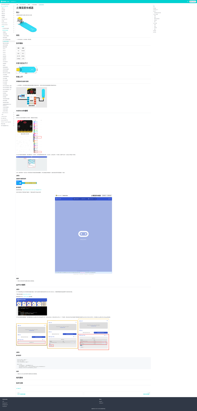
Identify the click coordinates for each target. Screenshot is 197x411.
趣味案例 (3, 15)
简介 (154, 5)
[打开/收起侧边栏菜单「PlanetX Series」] (14, 23)
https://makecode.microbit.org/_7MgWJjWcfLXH (32, 189)
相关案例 (154, 30)
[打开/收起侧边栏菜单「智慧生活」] (14, 13)
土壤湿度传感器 (6, 41)
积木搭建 (3, 9)
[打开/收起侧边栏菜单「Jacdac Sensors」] (14, 113)
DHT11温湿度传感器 (6, 39)
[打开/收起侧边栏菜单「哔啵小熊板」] (14, 124)
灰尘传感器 (5, 78)
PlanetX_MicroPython (27, 294)
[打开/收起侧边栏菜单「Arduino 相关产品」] (14, 120)
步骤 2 (155, 17)
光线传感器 (5, 33)
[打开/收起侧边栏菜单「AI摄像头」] (14, 32)
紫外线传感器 (5, 71)
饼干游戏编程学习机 (4, 125)
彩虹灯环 (4, 59)
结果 (154, 21)
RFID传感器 (5, 100)
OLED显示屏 (5, 61)
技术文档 (154, 32)
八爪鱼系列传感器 (5, 28)
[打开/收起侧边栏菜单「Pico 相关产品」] (14, 118)
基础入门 (3, 8)
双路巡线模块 (5, 67)
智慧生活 (3, 13)
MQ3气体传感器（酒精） (7, 87)
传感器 (3, 26)
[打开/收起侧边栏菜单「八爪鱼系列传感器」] (14, 28)
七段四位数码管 (6, 76)
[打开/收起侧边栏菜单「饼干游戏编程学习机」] (14, 125)
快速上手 (154, 11)
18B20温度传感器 (6, 98)
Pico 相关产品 (3, 118)
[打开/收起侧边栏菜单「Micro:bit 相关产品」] (14, 6)
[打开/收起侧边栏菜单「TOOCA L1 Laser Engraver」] (14, 122)
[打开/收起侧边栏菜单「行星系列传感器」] (14, 30)
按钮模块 (4, 63)
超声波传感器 (5, 45)
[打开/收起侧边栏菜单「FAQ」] (14, 114)
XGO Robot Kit (4, 19)
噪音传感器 (5, 37)
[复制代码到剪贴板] (149, 358)
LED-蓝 (4, 52)
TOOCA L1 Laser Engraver (6, 122)
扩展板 (3, 21)
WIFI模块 (4, 93)
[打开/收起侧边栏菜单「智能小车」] (14, 12)
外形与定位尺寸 (155, 9)
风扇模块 (4, 58)
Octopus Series (5, 24)
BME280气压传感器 (6, 72)
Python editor (26, 296)
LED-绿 (4, 50)
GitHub (100, 403)
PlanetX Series (4, 22)
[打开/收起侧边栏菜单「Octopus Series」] (14, 25)
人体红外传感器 (6, 35)
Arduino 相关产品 (4, 120)
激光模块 (4, 56)
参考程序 (155, 20)
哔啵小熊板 (3, 123)
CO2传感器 (5, 83)
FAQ (2, 114)
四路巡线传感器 (6, 102)
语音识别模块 (5, 95)
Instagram (4, 404)
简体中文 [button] (13, 1)
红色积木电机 (5, 109)
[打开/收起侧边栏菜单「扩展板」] (14, 21)
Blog (100, 401)
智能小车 (3, 11)
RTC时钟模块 (5, 91)
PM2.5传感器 (5, 80)
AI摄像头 (4, 32)
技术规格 (154, 8)
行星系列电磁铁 (6, 107)
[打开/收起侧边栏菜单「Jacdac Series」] (14, 116)
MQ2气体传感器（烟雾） (7, 85)
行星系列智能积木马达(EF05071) (7, 105)
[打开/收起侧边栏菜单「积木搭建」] (14, 10)
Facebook (4, 403)
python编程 (155, 23)
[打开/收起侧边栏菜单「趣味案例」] (14, 15)
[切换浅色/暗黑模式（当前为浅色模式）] (188, 1)
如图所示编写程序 (156, 18)
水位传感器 (5, 74)
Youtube (4, 406)
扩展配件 (3, 17)
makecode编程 (155, 14)
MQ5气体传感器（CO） (7, 89)
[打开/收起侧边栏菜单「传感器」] (14, 26)
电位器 (4, 65)
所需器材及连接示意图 (157, 12)
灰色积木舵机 (5, 110)
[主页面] (17, 5)
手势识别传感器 (6, 69)
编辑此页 (19, 388)
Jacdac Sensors (5, 112)
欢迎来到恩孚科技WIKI (5, 4)
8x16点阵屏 (5, 82)
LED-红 (4, 48)
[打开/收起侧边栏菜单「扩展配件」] (14, 17)
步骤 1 (155, 15)
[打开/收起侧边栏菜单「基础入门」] (14, 8)
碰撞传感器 (5, 46)
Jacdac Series (4, 116)
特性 (154, 6)
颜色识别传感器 (6, 43)
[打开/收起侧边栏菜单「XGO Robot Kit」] (14, 19)
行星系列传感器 (5, 30)
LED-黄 (4, 54)
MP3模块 (4, 96)
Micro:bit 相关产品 (4, 6)
